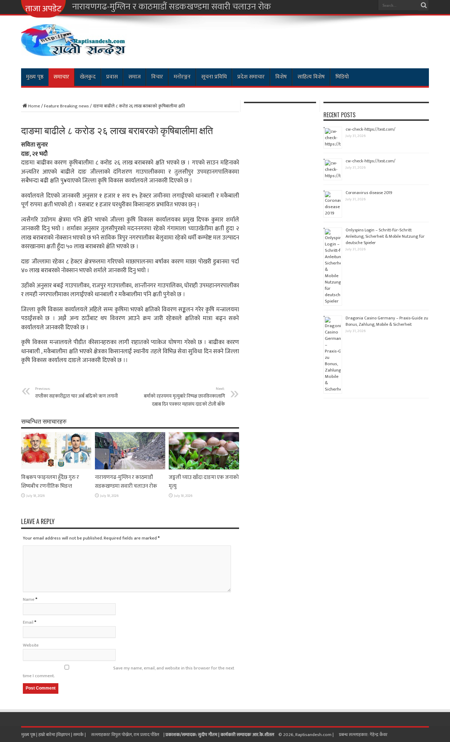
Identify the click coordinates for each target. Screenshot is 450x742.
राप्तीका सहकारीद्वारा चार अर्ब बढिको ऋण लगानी (76, 392)
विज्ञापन (63, 734)
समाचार (61, 77)
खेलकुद (88, 77)
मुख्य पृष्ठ (35, 77)
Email (28, 622)
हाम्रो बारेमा (47, 734)
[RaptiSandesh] (74, 50)
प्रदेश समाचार (251, 77)
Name (28, 599)
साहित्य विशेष (311, 77)
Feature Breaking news (66, 106)
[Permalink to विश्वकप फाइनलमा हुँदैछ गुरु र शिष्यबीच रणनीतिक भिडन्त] (56, 468)
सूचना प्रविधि (214, 77)
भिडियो (342, 77)
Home (34, 106)
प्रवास (112, 77)
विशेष (281, 77)
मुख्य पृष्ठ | (29, 734)
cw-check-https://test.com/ (371, 129)
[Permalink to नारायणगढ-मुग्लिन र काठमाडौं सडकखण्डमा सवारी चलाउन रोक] (130, 468)
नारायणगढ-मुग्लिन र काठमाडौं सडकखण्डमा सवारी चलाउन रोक (171, 7)
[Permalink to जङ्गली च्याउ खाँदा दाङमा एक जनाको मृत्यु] (204, 468)
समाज (134, 77)
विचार (157, 77)
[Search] (423, 5)
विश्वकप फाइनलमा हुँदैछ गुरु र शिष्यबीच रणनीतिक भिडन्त (50, 482)
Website (31, 645)
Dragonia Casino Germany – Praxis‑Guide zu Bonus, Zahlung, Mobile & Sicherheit (387, 321)
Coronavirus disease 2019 (369, 192)
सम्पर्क (79, 734)
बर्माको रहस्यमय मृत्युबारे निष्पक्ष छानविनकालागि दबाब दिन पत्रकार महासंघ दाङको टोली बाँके (184, 396)
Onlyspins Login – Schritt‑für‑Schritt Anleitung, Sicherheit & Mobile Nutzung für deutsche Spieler (385, 236)
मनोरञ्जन (182, 77)
